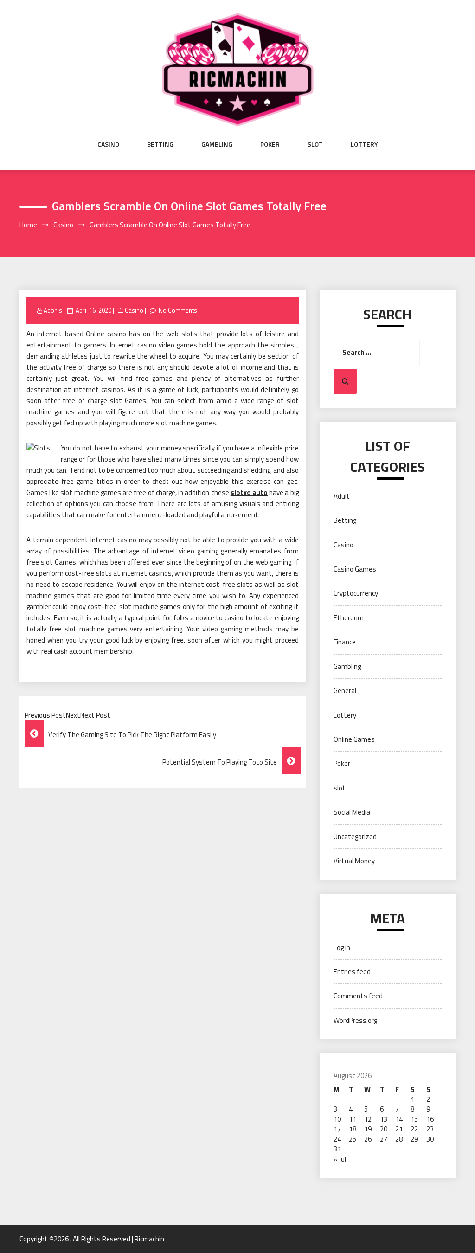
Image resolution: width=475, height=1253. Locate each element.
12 (368, 1119)
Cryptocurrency (356, 593)
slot (315, 144)
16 (430, 1119)
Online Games (354, 739)
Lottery (364, 144)
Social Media (352, 812)
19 (368, 1129)
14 (399, 1119)
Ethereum (349, 617)
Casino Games (355, 569)
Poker (270, 144)
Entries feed (352, 971)
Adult (342, 496)
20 (383, 1129)
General (345, 690)
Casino (108, 144)
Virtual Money (354, 860)
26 (368, 1139)
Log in (342, 947)
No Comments (178, 310)
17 (337, 1129)
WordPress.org (355, 1020)
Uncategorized (355, 836)
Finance (345, 641)
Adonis (53, 310)
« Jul (340, 1159)
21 (399, 1129)
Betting (160, 144)
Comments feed (358, 995)
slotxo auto (249, 492)
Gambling (216, 144)
